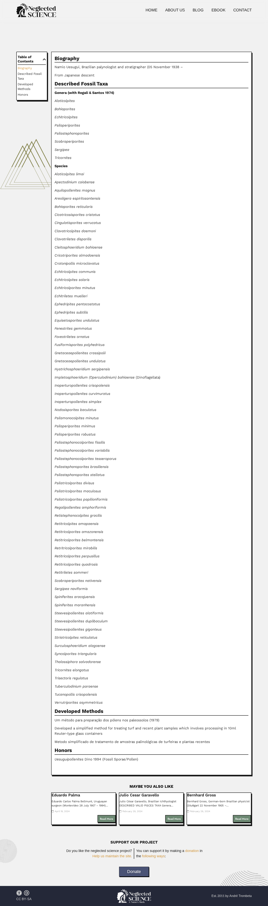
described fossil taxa (29, 76)
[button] (44, 59)
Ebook (218, 10)
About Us (175, 10)
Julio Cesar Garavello (139, 795)
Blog (198, 10)
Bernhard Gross (201, 795)
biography (25, 68)
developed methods (25, 86)
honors (23, 94)
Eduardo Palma (66, 795)
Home (151, 10)
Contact (242, 10)
